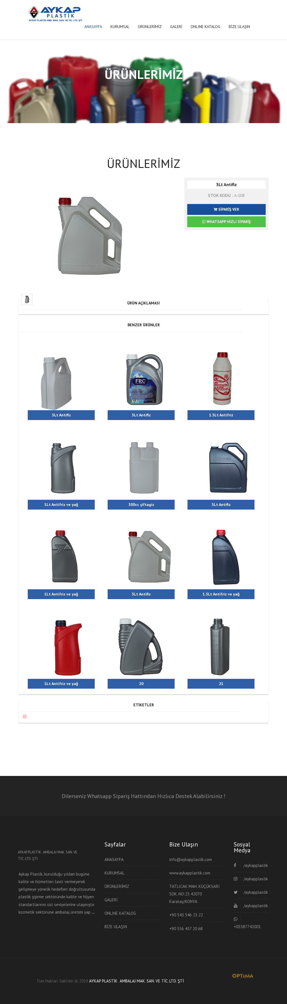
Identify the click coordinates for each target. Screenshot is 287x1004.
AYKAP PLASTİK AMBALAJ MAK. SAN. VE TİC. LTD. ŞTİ (136, 981)
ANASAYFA (93, 26)
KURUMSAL (119, 26)
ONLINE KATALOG (205, 26)
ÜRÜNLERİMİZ (150, 26)
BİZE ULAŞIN (239, 26)
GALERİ (176, 26)
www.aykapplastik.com (189, 873)
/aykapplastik (256, 865)
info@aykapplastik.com (190, 859)
